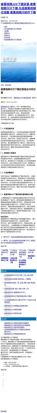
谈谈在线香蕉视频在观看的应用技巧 (22, 237)
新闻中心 (7, 33)
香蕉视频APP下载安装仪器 (22, 98)
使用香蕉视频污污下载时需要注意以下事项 (18, 296)
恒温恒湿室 (21, 400)
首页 (5, 26)
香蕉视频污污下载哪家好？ (15, 373)
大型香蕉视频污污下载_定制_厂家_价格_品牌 (18, 275)
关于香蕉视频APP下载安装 (12, 29)
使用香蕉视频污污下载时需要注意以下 (16, 380)
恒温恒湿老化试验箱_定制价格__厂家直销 (17, 279)
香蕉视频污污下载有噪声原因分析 (15, 334)
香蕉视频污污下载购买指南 (13, 309)
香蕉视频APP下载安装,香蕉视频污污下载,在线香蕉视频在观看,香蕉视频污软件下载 (18, 8)
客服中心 (7, 35)
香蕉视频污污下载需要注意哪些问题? (16, 306)
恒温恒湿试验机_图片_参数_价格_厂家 (16, 288)
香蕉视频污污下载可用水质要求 (14, 327)
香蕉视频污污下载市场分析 (13, 313)
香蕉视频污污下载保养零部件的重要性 (16, 323)
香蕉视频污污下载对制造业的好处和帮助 (17, 325)
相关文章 (3, 319)
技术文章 (7, 37)
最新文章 (3, 271)
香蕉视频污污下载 (6, 106)
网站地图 (18, 405)
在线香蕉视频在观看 (26, 397)
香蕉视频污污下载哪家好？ (15, 292)
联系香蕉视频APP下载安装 (12, 39)
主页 (2, 85)
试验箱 (6, 31)
